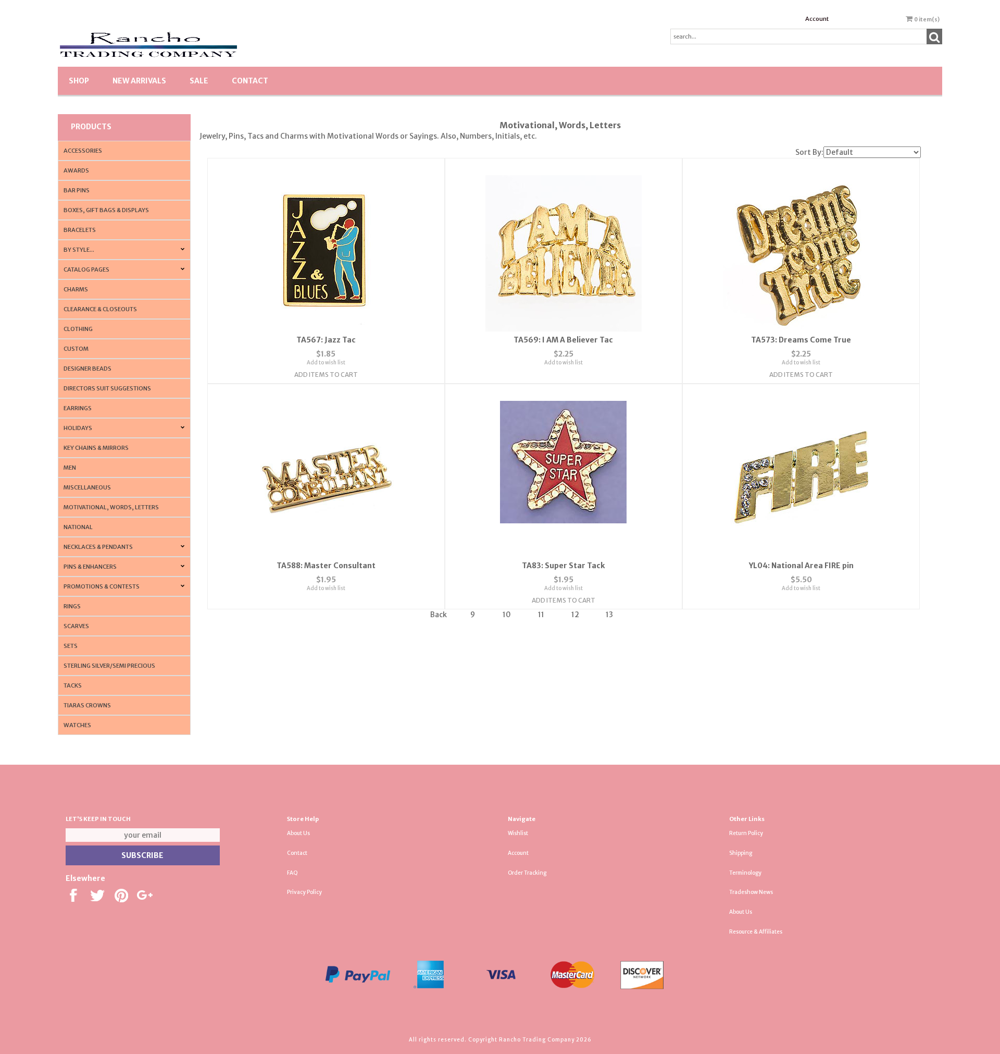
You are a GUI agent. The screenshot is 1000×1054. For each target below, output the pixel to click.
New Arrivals (139, 80)
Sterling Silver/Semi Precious (109, 665)
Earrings (78, 408)
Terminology (745, 872)
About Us (298, 833)
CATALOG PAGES (86, 269)
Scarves (76, 626)
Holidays (78, 428)
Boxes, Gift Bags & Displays (106, 210)
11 (541, 614)
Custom (76, 348)
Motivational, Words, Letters (111, 507)
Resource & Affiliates (755, 931)
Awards (76, 170)
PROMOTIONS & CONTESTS (102, 586)
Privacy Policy (304, 892)
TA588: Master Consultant (326, 565)
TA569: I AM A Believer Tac (563, 340)
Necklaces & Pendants (98, 546)
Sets (71, 645)
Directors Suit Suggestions (107, 388)
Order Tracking (527, 872)
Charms (76, 289)
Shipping (740, 853)
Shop (79, 80)
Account (817, 18)
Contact (250, 80)
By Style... (79, 249)
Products (91, 126)
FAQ (292, 872)
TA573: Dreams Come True (801, 340)
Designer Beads (87, 368)
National (78, 527)
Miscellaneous (87, 487)
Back (438, 614)
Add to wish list (326, 362)
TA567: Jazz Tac (326, 340)
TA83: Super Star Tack (563, 565)
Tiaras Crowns (87, 705)
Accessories (83, 150)
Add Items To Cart (326, 374)
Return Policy (746, 833)
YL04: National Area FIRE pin (801, 565)
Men (70, 467)
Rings (72, 606)
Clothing (78, 329)
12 (575, 614)
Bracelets (80, 230)
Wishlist (518, 833)
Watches (77, 725)
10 (507, 614)
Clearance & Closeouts (100, 309)
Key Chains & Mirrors (96, 447)
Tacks (73, 685)
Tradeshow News (751, 892)
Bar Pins (77, 190)
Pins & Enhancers (90, 566)
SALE (199, 80)
